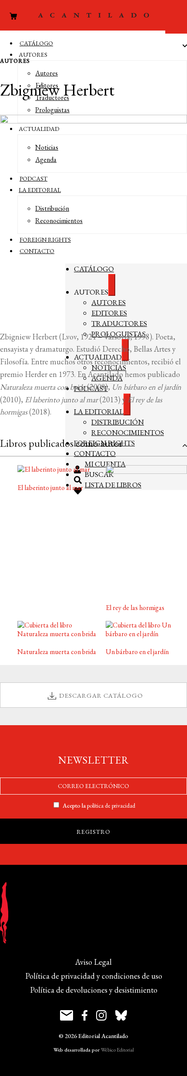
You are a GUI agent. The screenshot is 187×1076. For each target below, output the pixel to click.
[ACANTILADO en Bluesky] (121, 1016)
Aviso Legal (93, 962)
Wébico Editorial (117, 1049)
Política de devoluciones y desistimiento (93, 990)
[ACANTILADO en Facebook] (84, 1016)
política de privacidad (111, 805)
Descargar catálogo (101, 695)
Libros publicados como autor (61, 443)
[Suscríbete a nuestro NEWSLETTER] (66, 1016)
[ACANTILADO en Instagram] (101, 1016)
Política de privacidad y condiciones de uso (93, 976)
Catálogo (36, 43)
